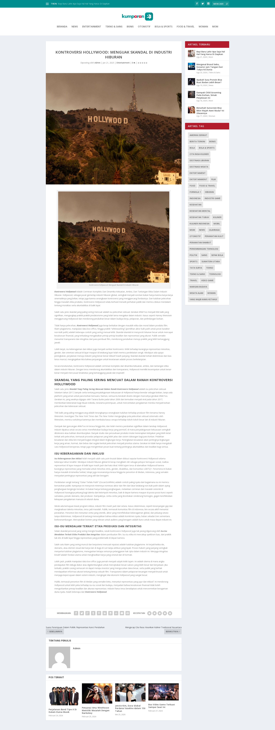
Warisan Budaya (198, 286)
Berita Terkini (197, 141)
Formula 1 (195, 192)
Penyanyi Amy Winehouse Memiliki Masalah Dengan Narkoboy (96, 710)
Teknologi (215, 274)
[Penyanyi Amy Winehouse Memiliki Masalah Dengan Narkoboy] (97, 693)
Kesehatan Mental (200, 211)
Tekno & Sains (113, 26)
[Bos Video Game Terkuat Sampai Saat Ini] (163, 691)
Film (213, 179)
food (192, 185)
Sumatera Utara (211, 261)
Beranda (62, 26)
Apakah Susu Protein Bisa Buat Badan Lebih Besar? (209, 81)
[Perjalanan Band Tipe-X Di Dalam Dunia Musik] (64, 694)
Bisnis (130, 26)
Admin (97, 62)
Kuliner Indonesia (199, 223)
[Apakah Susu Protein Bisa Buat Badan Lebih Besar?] (191, 81)
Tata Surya (196, 267)
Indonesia (195, 198)
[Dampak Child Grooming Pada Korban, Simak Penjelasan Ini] (191, 94)
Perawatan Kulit (214, 236)
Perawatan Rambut (200, 242)
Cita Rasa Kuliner (199, 154)
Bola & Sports (163, 26)
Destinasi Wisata (199, 166)
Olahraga (214, 230)
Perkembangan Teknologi (204, 248)
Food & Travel (185, 26)
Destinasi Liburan (199, 160)
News (75, 26)
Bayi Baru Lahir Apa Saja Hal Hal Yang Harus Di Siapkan (211, 53)
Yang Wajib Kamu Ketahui (203, 299)
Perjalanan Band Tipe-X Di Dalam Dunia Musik (63, 710)
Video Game (207, 280)
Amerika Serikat (198, 135)
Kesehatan (195, 204)
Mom (215, 26)
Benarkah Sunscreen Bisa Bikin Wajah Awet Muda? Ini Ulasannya (210, 110)
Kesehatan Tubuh (199, 217)
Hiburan (209, 192)
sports (193, 261)
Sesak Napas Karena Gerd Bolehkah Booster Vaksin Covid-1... (86, 3)
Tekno (209, 267)
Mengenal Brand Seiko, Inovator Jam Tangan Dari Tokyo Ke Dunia (210, 67)
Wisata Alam (196, 293)
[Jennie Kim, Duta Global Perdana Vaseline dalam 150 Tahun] (130, 692)
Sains (204, 255)
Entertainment (91, 26)
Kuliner (217, 217)
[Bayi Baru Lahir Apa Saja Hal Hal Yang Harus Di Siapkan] (191, 53)
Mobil (217, 223)
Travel (193, 280)
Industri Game (212, 198)
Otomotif (144, 26)
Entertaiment (198, 173)
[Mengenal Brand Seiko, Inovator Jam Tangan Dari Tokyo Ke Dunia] (191, 66)
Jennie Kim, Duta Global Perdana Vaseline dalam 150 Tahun (130, 708)
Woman (203, 26)
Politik (193, 255)
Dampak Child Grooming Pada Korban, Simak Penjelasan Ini (209, 95)
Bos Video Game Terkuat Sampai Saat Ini (161, 705)
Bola (192, 147)
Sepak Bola (217, 255)
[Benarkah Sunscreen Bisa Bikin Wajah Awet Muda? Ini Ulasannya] (191, 109)
